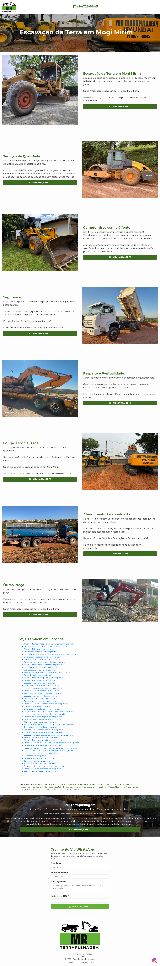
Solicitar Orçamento (120, 106)
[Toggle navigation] (155, 7)
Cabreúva (93, 784)
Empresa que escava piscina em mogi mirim (42, 657)
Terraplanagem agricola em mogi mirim (41, 727)
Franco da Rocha (34, 787)
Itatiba (66, 787)
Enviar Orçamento (81, 907)
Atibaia (69, 784)
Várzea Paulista (64, 790)
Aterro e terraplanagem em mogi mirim (41, 722)
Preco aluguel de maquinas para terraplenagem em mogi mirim (52, 748)
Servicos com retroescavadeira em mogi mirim (44, 730)
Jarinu (83, 787)
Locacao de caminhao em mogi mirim (40, 683)
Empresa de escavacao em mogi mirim (40, 652)
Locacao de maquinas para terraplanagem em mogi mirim (49, 735)
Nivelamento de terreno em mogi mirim (41, 738)
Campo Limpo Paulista (115, 784)
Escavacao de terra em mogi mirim (39, 758)
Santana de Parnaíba (39, 790)
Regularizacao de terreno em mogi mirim (42, 659)
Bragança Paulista (80, 784)
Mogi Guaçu (109, 787)
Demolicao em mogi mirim (35, 756)
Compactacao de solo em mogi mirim (40, 670)
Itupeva (76, 787)
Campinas (52, 784)
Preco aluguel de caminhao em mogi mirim (43, 769)
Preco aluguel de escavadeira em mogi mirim (43, 693)
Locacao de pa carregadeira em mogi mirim (42, 696)
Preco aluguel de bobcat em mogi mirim (41, 691)
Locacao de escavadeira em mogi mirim (41, 753)
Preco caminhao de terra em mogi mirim (41, 771)
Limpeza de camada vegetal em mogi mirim (43, 717)
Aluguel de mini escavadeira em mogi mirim (43, 740)
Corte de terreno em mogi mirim (38, 706)
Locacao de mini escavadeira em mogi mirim (43, 688)
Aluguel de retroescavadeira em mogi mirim (43, 665)
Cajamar (101, 784)
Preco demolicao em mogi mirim (38, 675)
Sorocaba (61, 784)
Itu (71, 787)
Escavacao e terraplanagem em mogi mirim (42, 745)
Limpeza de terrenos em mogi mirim (39, 699)
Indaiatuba (57, 787)
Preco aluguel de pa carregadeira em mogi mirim (45, 646)
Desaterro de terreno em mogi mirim (40, 680)
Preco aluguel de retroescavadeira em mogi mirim (46, 704)
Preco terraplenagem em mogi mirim (40, 701)
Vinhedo (75, 790)
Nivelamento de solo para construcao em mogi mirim (47, 672)
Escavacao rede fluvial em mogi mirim (40, 764)
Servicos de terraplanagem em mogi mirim (42, 719)
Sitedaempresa (86, 962)
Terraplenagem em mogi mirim (37, 761)
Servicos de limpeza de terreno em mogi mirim (44, 766)
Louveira (90, 787)
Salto (27, 790)
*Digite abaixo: (60, 896)
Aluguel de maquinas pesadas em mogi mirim (44, 678)
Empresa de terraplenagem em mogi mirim (42, 709)
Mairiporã (99, 787)
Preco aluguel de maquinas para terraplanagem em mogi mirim (51, 743)
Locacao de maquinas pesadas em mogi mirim (43, 732)
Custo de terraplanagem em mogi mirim (41, 686)
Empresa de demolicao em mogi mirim (40, 667)
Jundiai (44, 784)
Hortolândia (47, 787)
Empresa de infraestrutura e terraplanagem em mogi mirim (50, 725)
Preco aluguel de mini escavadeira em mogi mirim (45, 662)
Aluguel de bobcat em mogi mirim (39, 649)
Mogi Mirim (120, 787)
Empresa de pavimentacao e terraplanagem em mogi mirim (50, 654)
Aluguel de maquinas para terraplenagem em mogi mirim (49, 712)
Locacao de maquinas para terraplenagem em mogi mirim (49, 751)
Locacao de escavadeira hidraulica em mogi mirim (45, 714)
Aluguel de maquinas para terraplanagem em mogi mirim (49, 644)
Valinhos (53, 790)
